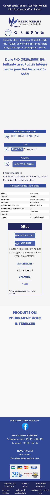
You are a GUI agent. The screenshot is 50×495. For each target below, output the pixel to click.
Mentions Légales (5, 491)
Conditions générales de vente (40, 491)
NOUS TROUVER (25, 451)
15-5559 (35, 40)
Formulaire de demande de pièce (25, 458)
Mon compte (25, 454)
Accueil (7, 40)
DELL (15, 40)
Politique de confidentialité (20, 491)
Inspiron (24, 40)
